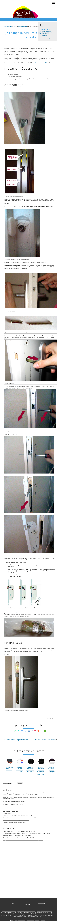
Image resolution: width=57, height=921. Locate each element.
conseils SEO (49, 914)
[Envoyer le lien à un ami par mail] (45, 731)
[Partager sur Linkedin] (29, 731)
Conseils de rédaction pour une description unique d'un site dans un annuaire (22, 833)
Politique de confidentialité (20, 920)
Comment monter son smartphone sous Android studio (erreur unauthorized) (40, 771)
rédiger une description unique (25, 912)
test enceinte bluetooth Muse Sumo (26, 911)
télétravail (50, 915)
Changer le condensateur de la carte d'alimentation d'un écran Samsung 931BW (23, 840)
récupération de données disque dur (23, 915)
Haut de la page (46, 38)
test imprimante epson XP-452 (44, 911)
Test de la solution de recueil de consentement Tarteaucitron (51, 770)
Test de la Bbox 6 (7, 813)
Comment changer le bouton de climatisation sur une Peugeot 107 (19, 818)
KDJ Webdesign (41, 903)
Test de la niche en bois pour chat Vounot (9, 769)
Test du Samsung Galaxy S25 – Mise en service (14, 822)
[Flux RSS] (41, 731)
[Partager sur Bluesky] (25, 731)
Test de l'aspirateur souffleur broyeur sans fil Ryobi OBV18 (17, 815)
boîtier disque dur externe (38, 914)
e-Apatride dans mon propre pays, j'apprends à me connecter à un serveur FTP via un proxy (16, 740)
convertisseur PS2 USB (6, 915)
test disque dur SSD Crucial (9, 911)
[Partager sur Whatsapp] (14, 731)
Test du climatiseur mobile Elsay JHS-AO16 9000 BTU (16, 820)
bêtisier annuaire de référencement (44, 912)
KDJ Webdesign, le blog (8, 26)
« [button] (16, 740)
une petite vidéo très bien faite (40, 62)
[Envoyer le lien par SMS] (18, 731)
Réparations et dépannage (22, 26)
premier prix (17, 613)
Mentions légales (30, 920)
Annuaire (37, 920)
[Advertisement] (8, 867)
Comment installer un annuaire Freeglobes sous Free (16, 837)
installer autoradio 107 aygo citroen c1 (20, 914)
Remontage (43, 35)
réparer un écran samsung (19, 916)
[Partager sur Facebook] (32, 731)
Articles (27, 904)
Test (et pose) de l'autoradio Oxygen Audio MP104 (15, 831)
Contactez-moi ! (20, 804)
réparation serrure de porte (34, 916)
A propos (11, 920)
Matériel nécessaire (45, 31)
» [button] (46, 739)
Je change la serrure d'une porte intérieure (29, 34)
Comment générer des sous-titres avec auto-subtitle (30, 769)
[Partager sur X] (22, 731)
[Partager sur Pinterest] (35, 731)
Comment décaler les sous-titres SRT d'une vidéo (19, 769)
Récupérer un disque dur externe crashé (45, 739)
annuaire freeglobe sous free (8, 912)
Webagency (43, 920)
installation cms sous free (40, 915)
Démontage (43, 33)
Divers (14, 26)
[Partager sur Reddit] (38, 731)
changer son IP (5, 914)
